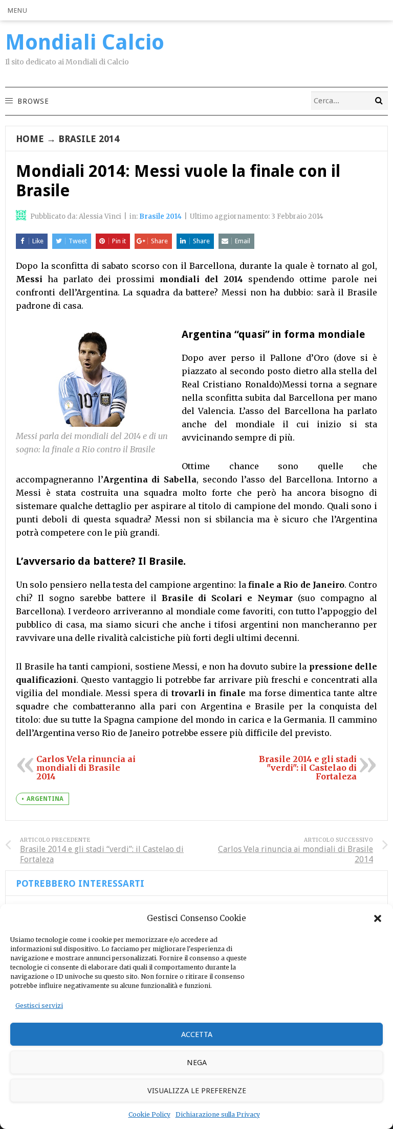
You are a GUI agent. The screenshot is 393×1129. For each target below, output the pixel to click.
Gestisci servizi (39, 1005)
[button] (378, 918)
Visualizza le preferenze (196, 1090)
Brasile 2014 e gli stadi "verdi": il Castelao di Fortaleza (308, 767)
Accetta (196, 1034)
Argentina (45, 798)
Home (30, 138)
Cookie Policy (149, 1114)
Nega (197, 1062)
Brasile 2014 (88, 138)
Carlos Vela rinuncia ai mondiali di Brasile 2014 (86, 767)
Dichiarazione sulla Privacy (218, 1114)
